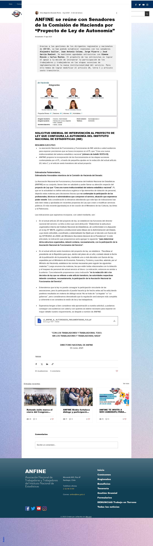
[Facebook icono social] (27, 508)
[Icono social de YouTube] (39, 508)
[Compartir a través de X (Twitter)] (42, 364)
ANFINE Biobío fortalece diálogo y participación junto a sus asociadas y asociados (76, 411)
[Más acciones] (116, 12)
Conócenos (104, 474)
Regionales (104, 479)
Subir (4, 539)
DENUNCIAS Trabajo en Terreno (116, 502)
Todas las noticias (108, 507)
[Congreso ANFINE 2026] (40, 397)
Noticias (38, 356)
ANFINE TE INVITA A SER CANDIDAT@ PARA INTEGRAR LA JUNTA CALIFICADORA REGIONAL (111, 411)
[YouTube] (143, 4)
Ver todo (126, 383)
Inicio (100, 470)
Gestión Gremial (107, 493)
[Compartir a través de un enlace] (53, 364)
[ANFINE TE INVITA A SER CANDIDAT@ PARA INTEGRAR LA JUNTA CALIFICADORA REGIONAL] (113, 397)
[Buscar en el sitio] (147, 13)
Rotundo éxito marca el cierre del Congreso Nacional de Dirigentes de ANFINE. (39, 411)
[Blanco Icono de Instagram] (147, 4)
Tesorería (103, 488)
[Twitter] (139, 4)
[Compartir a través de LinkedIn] (47, 364)
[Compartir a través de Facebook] (36, 364)
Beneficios (103, 484)
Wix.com (89, 516)
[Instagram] (44, 508)
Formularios (104, 497)
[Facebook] (136, 4)
